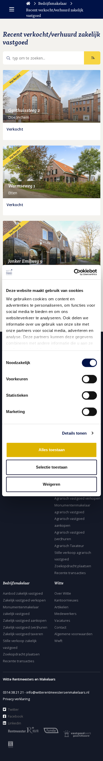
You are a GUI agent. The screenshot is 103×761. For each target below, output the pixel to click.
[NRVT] (8, 744)
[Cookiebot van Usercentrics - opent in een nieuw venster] (74, 272)
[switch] (89, 379)
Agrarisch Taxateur (69, 546)
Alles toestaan (52, 449)
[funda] (48, 730)
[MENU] (11, 9)
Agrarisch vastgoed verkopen (77, 498)
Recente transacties (70, 573)
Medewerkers (65, 613)
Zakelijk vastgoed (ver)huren (25, 627)
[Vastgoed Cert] (74, 733)
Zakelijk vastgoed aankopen (24, 620)
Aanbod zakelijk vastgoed (23, 593)
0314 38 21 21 (13, 692)
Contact (60, 627)
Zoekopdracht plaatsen (72, 566)
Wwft (58, 641)
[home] (28, 3)
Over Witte (62, 593)
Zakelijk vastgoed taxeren (23, 634)
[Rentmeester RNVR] (20, 729)
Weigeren (51, 484)
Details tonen (74, 433)
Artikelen (61, 607)
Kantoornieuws (66, 600)
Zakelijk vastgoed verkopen (24, 600)
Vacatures (62, 620)
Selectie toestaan (51, 467)
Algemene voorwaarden (73, 634)
